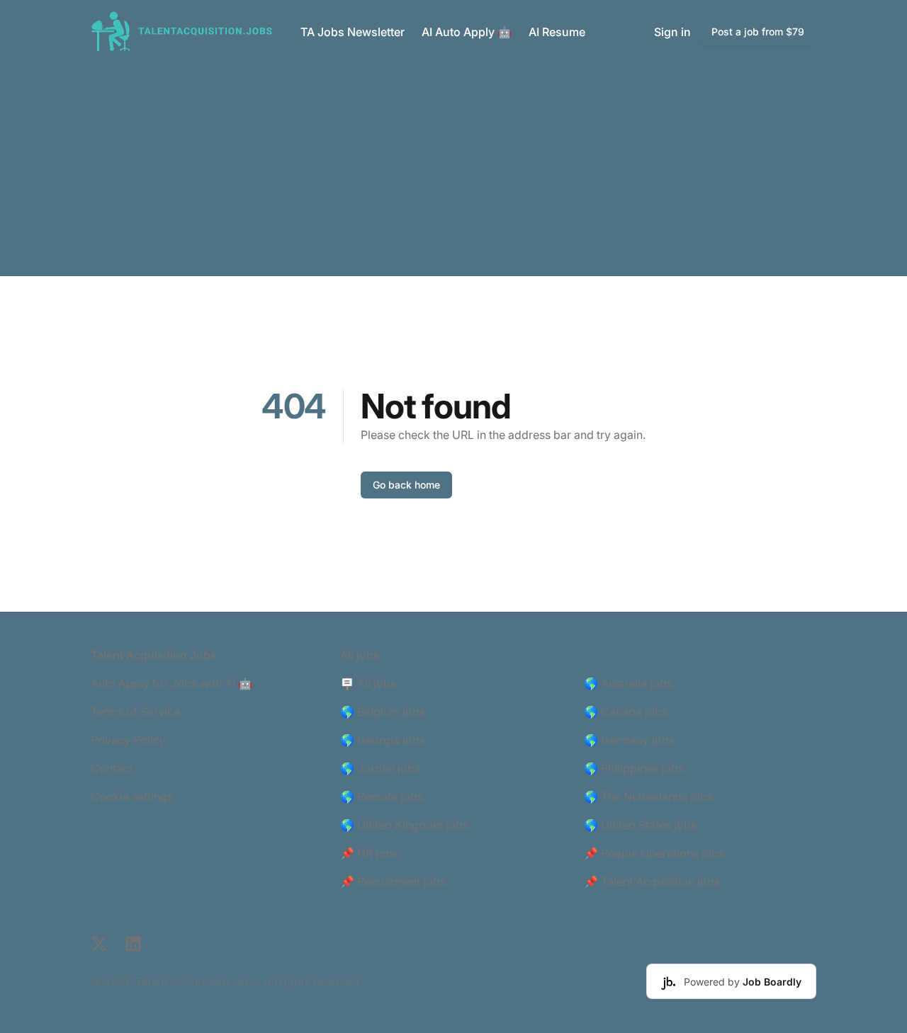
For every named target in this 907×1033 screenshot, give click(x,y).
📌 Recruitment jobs (393, 881)
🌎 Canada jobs (625, 711)
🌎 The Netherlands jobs (648, 796)
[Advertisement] (453, 169)
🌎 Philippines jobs (634, 768)
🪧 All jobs (368, 683)
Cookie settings (132, 796)
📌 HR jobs (369, 853)
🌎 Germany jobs (629, 740)
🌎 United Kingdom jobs (404, 825)
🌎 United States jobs (640, 825)
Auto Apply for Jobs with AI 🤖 (171, 683)
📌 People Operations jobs (654, 853)
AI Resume (557, 32)
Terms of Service (135, 711)
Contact (112, 768)
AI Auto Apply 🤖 (467, 32)
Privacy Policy (128, 740)
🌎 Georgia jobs (382, 740)
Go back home (406, 485)
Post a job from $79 (757, 31)
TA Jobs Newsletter (352, 32)
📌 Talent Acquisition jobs (652, 881)
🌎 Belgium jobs (382, 711)
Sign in (672, 32)
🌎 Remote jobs (381, 796)
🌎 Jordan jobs (380, 768)
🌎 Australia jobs (628, 683)
